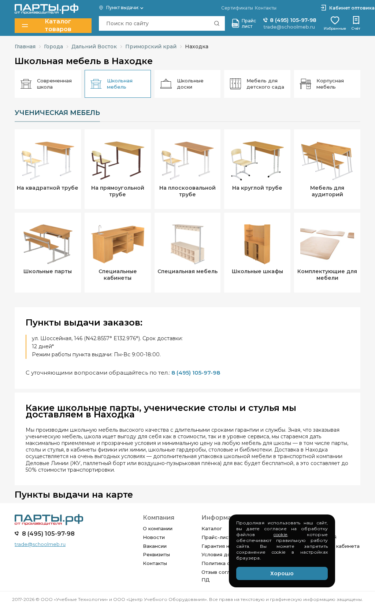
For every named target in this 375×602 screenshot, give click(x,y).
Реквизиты (156, 554)
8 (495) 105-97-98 (292, 20)
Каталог (211, 528)
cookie (280, 534)
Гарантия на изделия (228, 546)
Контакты (155, 563)
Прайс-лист (216, 537)
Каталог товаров (58, 25)
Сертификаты (237, 8)
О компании (157, 528)
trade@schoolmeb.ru (289, 27)
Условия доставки (224, 554)
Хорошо (282, 573)
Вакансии (155, 546)
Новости (154, 537)
